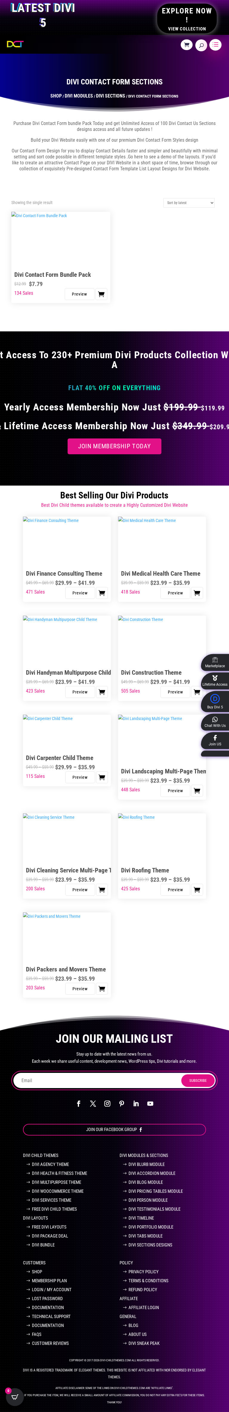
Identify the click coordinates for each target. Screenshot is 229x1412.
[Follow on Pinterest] (122, 1104)
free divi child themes (54, 1209)
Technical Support (51, 1316)
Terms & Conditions (148, 1280)
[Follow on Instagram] (107, 1104)
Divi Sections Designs (150, 1245)
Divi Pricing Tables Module (156, 1191)
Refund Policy (143, 1289)
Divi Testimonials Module (154, 1209)
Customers (34, 1263)
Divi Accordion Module (152, 1173)
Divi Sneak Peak (144, 1343)
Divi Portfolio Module (151, 1227)
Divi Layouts (35, 1218)
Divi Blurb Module (147, 1164)
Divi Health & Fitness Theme (59, 1173)
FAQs (36, 1334)
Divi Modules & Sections (144, 1155)
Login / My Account (52, 1289)
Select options (102, 593)
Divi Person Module (148, 1200)
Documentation (48, 1307)
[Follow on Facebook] (79, 1104)
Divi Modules (79, 96)
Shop (56, 96)
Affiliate (129, 1298)
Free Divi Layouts (49, 1227)
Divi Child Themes (40, 1155)
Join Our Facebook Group (111, 1129)
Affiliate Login (144, 1307)
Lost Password (47, 1298)
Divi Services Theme (51, 1200)
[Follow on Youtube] (150, 1104)
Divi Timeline (141, 1218)
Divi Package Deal (50, 1236)
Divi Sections (110, 96)
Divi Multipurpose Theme (56, 1182)
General (128, 1316)
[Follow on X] (93, 1104)
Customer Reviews (50, 1343)
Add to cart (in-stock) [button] (101, 294)
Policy (126, 1263)
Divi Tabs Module (146, 1236)
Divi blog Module (146, 1182)
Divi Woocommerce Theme (57, 1191)
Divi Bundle (43, 1245)
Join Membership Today (114, 446)
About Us (138, 1334)
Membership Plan (49, 1280)
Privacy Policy (144, 1271)
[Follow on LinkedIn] (136, 1104)
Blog (133, 1325)
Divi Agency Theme (50, 1164)
